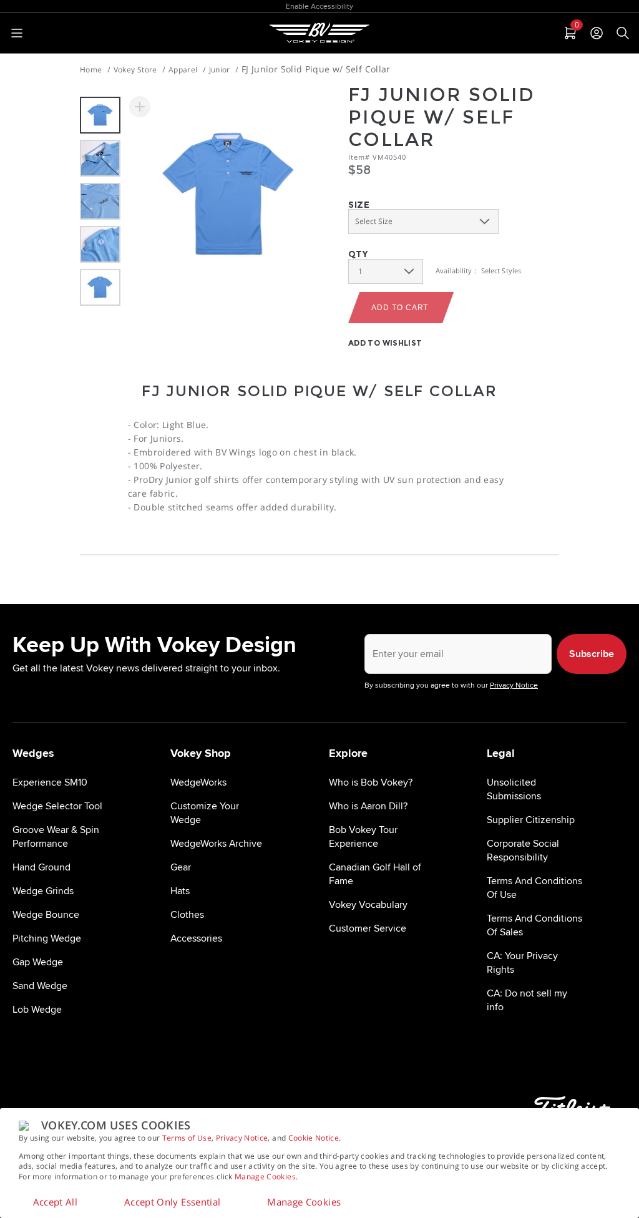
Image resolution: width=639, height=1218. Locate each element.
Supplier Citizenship (531, 820)
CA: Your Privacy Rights (522, 963)
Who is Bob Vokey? (370, 782)
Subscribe (591, 654)
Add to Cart (399, 307)
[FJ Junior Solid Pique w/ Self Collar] (228, 195)
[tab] (569, 33)
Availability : (456, 270)
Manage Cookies (265, 1176)
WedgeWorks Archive (216, 843)
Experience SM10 (49, 782)
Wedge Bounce (45, 915)
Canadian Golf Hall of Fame (375, 874)
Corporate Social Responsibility (523, 850)
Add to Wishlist (385, 343)
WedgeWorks (198, 782)
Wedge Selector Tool (57, 806)
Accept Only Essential (172, 1202)
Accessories (196, 938)
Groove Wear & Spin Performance (55, 837)
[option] (100, 115)
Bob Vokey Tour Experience (363, 837)
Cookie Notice (313, 1138)
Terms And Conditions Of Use (534, 888)
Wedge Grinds (43, 891)
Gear (180, 867)
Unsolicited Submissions (514, 789)
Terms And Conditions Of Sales (534, 925)
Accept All (55, 1202)
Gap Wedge (37, 962)
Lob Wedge (37, 1009)
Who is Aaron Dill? (368, 806)
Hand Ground (41, 867)
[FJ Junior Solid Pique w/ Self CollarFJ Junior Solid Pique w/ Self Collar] (139, 106)
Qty (358, 254)
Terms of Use (187, 1138)
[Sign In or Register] (596, 33)
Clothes (187, 915)
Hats (180, 891)
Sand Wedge (39, 986)
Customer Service (367, 928)
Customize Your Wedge (204, 813)
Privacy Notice (242, 1138)
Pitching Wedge (46, 938)
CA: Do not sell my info (527, 1000)
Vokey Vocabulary (368, 905)
